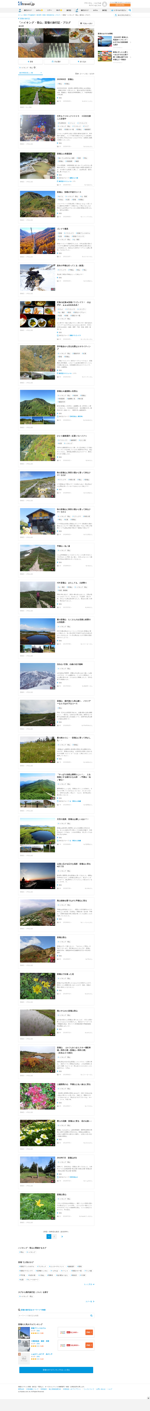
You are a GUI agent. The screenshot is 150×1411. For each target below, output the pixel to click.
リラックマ (62, 270)
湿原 (79, 158)
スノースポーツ (32, 1279)
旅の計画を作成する (124, 15)
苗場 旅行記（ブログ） (54, 15)
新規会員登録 (120, 5)
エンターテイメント (56, 1266)
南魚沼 (74, 1275)
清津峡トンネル (42, 1271)
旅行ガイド (28, 10)
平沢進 (22, 1275)
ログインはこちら (95, 5)
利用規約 (44, 1389)
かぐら (60, 196)
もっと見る (88, 1284)
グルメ (60, 309)
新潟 (60, 129)
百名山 (60, 199)
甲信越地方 (31, 15)
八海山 (41, 1275)
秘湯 (77, 161)
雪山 (84, 270)
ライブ (85, 126)
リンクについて (89, 1389)
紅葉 (67, 199)
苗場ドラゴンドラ (78, 236)
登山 (60, 84)
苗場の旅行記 (25, 18)
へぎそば (54, 1271)
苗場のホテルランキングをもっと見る (56, 1370)
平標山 (71, 270)
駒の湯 (80, 399)
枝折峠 (75, 395)
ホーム (20, 15)
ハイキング (68, 443)
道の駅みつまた (62, 1275)
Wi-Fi (58, 10)
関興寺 (50, 1275)
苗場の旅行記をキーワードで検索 (33, 1310)
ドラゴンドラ (82, 123)
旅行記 (69, 10)
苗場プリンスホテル (83, 233)
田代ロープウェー (79, 312)
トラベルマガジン (120, 10)
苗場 (44, 15)
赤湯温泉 (69, 161)
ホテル (38, 10)
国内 (25, 15)
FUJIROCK (62, 123)
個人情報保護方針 (55, 1389)
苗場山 (66, 84)
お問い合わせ (100, 1389)
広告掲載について (32, 1389)
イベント (71, 123)
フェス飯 (88, 1271)
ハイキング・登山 (27, 67)
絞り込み (83, 62)
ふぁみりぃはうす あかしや (41, 1354)
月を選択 (57, 62)
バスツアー (82, 309)
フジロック (77, 126)
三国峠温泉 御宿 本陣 (40, 1341)
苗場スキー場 (69, 129)
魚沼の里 (31, 1275)
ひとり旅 (82, 440)
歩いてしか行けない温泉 (66, 158)
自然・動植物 (62, 590)
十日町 (82, 1275)
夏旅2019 (76, 353)
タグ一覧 (89, 1301)
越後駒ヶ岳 (71, 399)
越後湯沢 (87, 129)
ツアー (49, 10)
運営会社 (21, 1389)
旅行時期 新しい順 (26, 73)
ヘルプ (110, 1389)
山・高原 (83, 196)
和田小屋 (71, 480)
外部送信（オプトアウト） (72, 1389)
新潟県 (39, 15)
